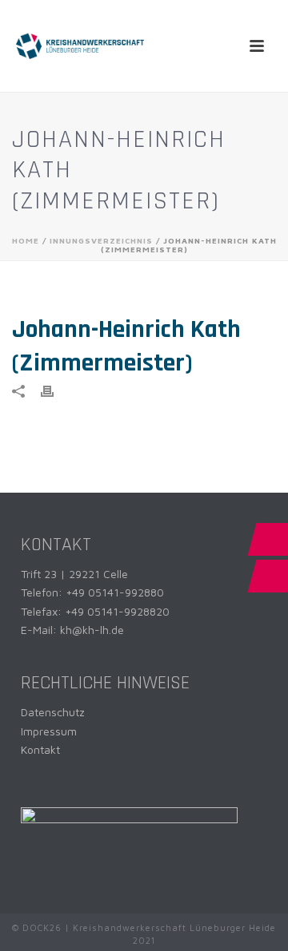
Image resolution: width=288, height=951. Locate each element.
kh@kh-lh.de (92, 629)
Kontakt (40, 749)
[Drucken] (55, 390)
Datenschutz (53, 712)
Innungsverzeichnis (101, 240)
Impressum (49, 731)
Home (25, 240)
